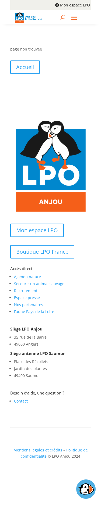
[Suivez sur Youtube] (63, 472)
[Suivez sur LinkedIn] (52, 472)
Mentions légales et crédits (37, 450)
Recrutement (25, 290)
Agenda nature (27, 276)
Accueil (25, 67)
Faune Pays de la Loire (34, 311)
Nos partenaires (28, 304)
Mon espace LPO (75, 5)
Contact (21, 401)
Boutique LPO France (42, 251)
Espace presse (27, 297)
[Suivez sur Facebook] (41, 472)
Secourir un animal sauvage (39, 283)
